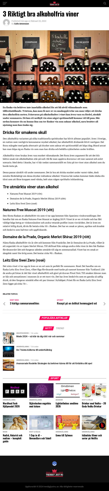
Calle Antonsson (21, 24)
